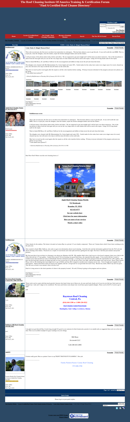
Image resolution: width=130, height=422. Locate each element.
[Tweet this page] (116, 408)
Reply (112, 43)
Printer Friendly (120, 43)
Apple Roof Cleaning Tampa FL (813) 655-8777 (14, 108)
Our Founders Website (12, 40)
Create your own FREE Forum (58, 415)
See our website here (74, 213)
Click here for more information (75, 216)
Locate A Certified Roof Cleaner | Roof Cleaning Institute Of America (43, 40)
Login (122, 26)
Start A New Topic (105, 43)
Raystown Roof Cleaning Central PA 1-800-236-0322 (14, 279)
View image (28, 89)
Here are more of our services (75, 219)
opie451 (8, 352)
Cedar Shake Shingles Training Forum (78, 40)
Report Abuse (63, 417)
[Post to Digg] (120, 408)
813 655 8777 (75, 210)
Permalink (110, 47)
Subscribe (121, 403)
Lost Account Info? (118, 32)
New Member (120, 30)
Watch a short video (75, 223)
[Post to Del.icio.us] (123, 408)
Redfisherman (10, 47)
